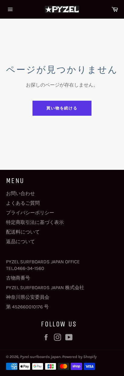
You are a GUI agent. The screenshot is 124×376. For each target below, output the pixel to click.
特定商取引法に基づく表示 (35, 222)
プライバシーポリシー (30, 213)
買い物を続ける (62, 108)
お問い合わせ (20, 193)
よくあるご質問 (23, 203)
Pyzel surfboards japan (40, 356)
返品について (20, 241)
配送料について (23, 232)
